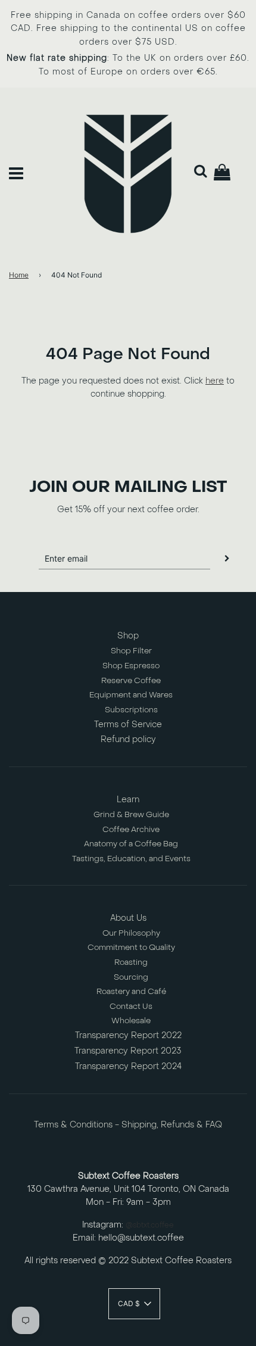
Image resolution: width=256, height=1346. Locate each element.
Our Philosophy (131, 933)
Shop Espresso (131, 665)
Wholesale (131, 1020)
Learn (128, 799)
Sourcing (131, 977)
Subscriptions (131, 710)
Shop (128, 635)
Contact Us (131, 1006)
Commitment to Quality (131, 947)
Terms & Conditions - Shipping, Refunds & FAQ (128, 1124)
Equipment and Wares (131, 695)
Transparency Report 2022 (128, 1035)
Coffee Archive (131, 829)
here (214, 381)
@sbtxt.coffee (150, 1225)
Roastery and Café (131, 991)
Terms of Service (128, 724)
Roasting (131, 962)
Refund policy (128, 739)
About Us (128, 918)
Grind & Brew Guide (131, 814)
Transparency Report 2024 (128, 1066)
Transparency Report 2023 (128, 1051)
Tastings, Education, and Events (131, 858)
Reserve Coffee (131, 680)
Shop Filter (131, 651)
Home (19, 274)
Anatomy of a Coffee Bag (131, 844)
